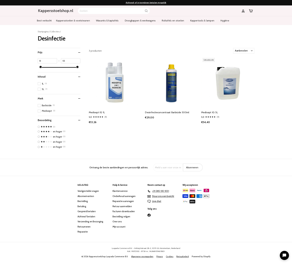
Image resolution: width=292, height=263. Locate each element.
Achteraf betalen (86, 216)
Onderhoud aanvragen (124, 196)
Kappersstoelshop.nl (55, 10)
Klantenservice (120, 191)
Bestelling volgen (121, 216)
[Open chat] (284, 255)
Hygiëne (224, 20)
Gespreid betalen (87, 211)
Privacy (159, 256)
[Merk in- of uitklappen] (79, 98)
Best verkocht (44, 20)
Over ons (117, 221)
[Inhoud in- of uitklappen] (79, 77)
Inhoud (41, 76)
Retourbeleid (182, 256)
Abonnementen (86, 196)
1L (44, 83)
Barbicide (48, 105)
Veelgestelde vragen (88, 191)
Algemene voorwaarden (142, 256)
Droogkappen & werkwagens (140, 20)
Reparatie (83, 231)
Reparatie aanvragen (123, 201)
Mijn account (119, 226)
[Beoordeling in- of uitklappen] (79, 120)
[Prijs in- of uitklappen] (79, 52)
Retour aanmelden (122, 206)
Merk (40, 98)
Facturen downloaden (124, 211)
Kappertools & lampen (202, 20)
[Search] (146, 11)
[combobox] (114, 11)
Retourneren (84, 226)
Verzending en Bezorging (90, 221)
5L (44, 89)
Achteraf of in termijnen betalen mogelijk (146, 2)
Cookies (169, 256)
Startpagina (43, 31)
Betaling (82, 206)
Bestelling (83, 201)
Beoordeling (45, 120)
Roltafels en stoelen (173, 20)
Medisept (48, 110)
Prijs (40, 52)
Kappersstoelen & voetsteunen (73, 20)
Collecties (54, 31)
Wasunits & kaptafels (107, 20)
